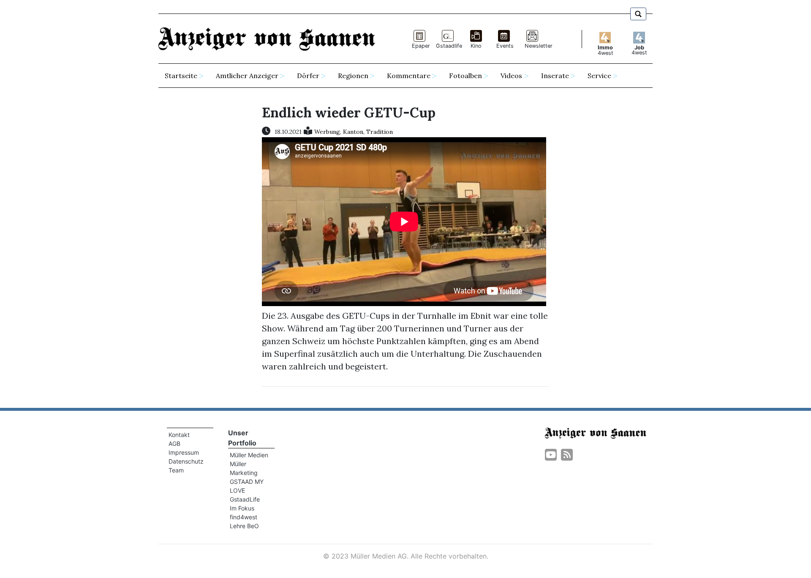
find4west (243, 517)
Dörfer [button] (308, 75)
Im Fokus (242, 508)
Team (176, 470)
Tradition (379, 132)
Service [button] (599, 75)
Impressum (184, 452)
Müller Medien (249, 455)
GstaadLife (245, 499)
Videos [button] (511, 75)
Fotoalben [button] (465, 75)
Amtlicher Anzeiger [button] (247, 75)
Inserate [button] (555, 75)
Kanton (353, 132)
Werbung (327, 132)
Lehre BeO (244, 525)
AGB (174, 443)
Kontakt (179, 434)
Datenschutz (186, 461)
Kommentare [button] (408, 75)
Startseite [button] (181, 75)
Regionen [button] (353, 75)
